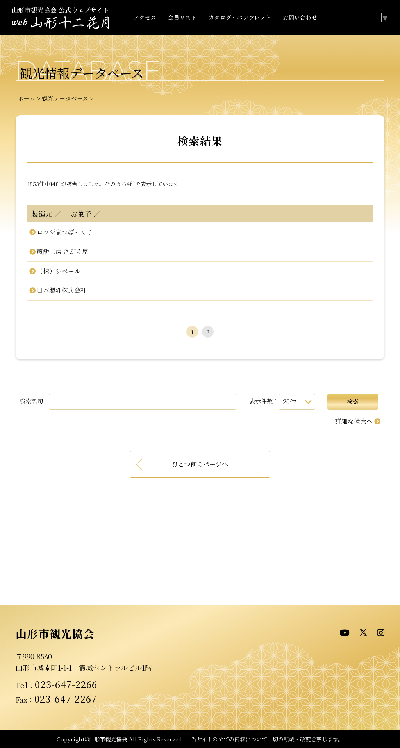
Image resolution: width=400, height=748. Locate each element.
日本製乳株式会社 (61, 290)
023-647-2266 (66, 684)
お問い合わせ (300, 17)
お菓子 (77, 213)
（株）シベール (58, 271)
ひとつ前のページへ (200, 464)
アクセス (145, 17)
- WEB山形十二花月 (60, 23)
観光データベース (65, 98)
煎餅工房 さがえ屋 (62, 251)
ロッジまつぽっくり (65, 231)
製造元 (41, 213)
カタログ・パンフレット (240, 17)
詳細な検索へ (354, 421)
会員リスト (182, 17)
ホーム (26, 98)
